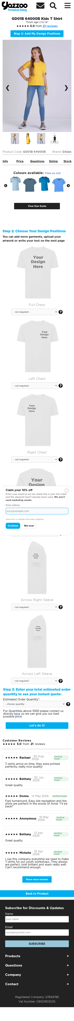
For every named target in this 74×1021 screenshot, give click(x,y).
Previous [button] (5, 185)
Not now (29, 525)
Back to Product (37, 893)
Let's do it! (37, 725)
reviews (50, 26)
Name (9, 913)
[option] (17, 138)
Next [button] (68, 185)
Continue (13, 525)
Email (9, 927)
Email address (13, 505)
